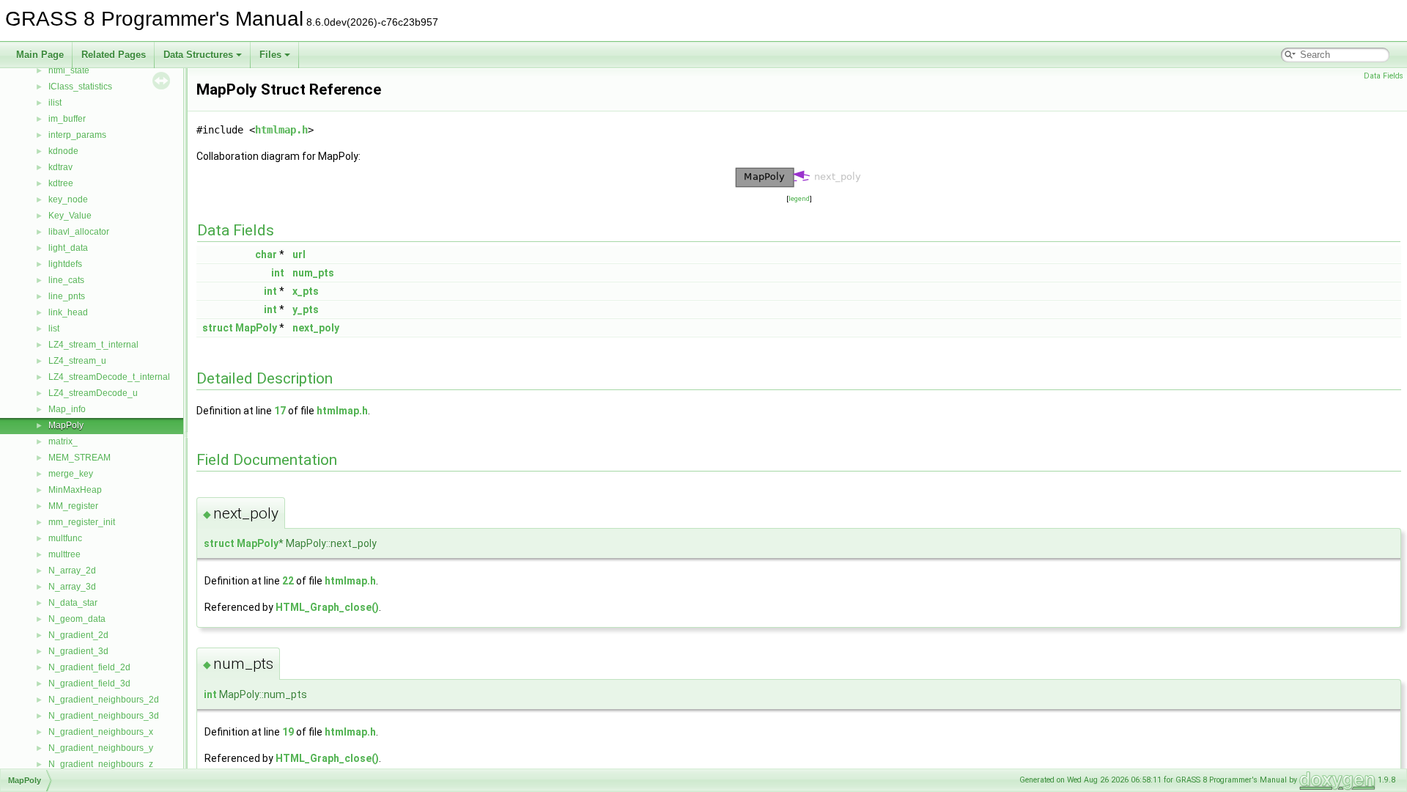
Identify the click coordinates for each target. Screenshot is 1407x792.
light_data (68, 248)
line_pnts (66, 296)
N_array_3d (72, 587)
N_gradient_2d (78, 635)
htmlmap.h (281, 130)
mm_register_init (81, 522)
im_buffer (67, 119)
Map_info (67, 409)
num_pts (313, 273)
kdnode (63, 151)
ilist (55, 103)
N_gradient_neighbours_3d (103, 716)
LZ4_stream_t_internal (93, 345)
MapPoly (66, 425)
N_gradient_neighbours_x (100, 732)
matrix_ (63, 441)
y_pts (305, 309)
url (299, 254)
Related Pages (113, 54)
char (266, 254)
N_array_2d (72, 570)
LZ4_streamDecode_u (93, 393)
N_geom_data (77, 619)
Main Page (40, 54)
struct (217, 328)
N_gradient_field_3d (89, 683)
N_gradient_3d (78, 651)
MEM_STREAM (79, 457)
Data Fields (1383, 76)
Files (270, 54)
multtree (64, 554)
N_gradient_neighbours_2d (103, 699)
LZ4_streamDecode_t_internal (109, 377)
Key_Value (70, 215)
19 (288, 732)
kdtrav (60, 167)
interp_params (77, 135)
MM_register (73, 506)
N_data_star (72, 603)
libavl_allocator (78, 232)
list (53, 328)
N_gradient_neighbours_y (100, 748)
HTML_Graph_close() (327, 607)
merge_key (70, 474)
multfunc (65, 538)
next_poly (315, 328)
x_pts (305, 291)
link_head (68, 312)
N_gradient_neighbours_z (100, 764)
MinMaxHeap (75, 490)
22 (288, 581)
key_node (68, 199)
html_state (68, 70)
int (277, 273)
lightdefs (65, 264)
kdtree (60, 183)
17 (280, 411)
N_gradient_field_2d (89, 667)
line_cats (66, 280)
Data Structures (198, 54)
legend (799, 198)
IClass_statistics (80, 86)
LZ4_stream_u (77, 361)
